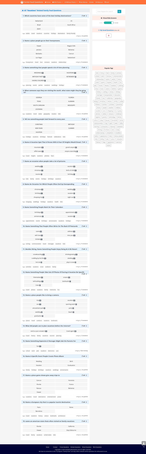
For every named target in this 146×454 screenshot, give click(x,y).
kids (59, 114)
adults (28, 33)
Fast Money (83, 2)
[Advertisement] (108, 53)
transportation (108, 95)
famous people (118, 136)
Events (108, 145)
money (111, 92)
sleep (101, 120)
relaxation (119, 139)
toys (106, 123)
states (40, 114)
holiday (102, 139)
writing (28, 244)
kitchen (119, 117)
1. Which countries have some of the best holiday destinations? (47, 16)
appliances (111, 142)
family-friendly (71, 33)
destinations (61, 33)
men (113, 130)
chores (99, 107)
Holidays (118, 92)
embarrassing (100, 133)
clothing (120, 85)
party (119, 111)
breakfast (118, 133)
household (115, 120)
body (117, 130)
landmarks (54, 320)
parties (40, 85)
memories (53, 290)
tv (115, 111)
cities (96, 139)
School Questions (86, 447)
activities (28, 267)
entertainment (51, 397)
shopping (28, 202)
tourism (52, 335)
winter (121, 120)
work (33, 351)
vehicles (98, 114)
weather (111, 107)
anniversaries (53, 221)
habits (96, 136)
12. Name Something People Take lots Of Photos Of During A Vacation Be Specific (53, 272)
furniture (106, 130)
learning (96, 126)
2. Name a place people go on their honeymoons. (41, 41)
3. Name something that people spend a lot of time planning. (46, 68)
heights (33, 156)
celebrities (110, 98)
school (28, 351)
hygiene (98, 117)
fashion (114, 89)
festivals (49, 137)
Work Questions (97, 447)
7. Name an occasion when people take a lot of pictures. (44, 161)
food (107, 73)
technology (112, 117)
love (41, 62)
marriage (99, 95)
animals (119, 73)
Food (107, 2)
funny (102, 73)
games (120, 89)
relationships (62, 62)
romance (47, 62)
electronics (51, 351)
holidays (53, 33)
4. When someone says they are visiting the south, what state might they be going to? (54, 91)
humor (101, 85)
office (121, 123)
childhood (119, 114)
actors (112, 139)
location (54, 114)
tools (110, 136)
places (28, 320)
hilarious (108, 76)
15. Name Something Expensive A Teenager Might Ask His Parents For (49, 341)
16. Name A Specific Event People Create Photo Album (43, 356)
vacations (39, 33)
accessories (104, 126)
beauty (107, 120)
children (97, 104)
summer (104, 104)
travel (33, 33)
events (35, 85)
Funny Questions (64, 447)
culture (46, 416)
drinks (116, 101)
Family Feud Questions (33, 2)
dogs (104, 142)
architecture (61, 416)
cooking (105, 92)
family (32, 179)
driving (100, 130)
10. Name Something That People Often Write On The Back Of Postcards (50, 226)
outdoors (48, 267)
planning (28, 85)
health (56, 202)
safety (121, 101)
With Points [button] (58, 2)
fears (52, 156)
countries (46, 33)
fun (58, 290)
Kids (92, 2)
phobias (47, 156)
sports (103, 82)
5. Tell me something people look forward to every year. (44, 119)
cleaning (112, 126)
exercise (118, 142)
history (33, 335)
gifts (111, 123)
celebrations (57, 137)
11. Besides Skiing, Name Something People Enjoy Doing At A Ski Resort (50, 249)
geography (47, 114)
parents (104, 117)
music (102, 89)
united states (47, 435)
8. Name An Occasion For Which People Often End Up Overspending (48, 184)
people (105, 107)
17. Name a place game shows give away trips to (41, 375)
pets (37, 351)
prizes (59, 397)
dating (96, 101)
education (117, 95)
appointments (30, 221)
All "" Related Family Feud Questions (42, 10)
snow (41, 267)
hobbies (118, 107)
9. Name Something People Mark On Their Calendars (43, 207)
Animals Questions (75, 447)
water (116, 123)
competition (109, 133)
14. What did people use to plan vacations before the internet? (47, 326)
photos (33, 290)
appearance (103, 136)
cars (57, 351)
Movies (107, 85)
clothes (104, 114)
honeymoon (29, 62)
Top (144, 446)
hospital (109, 82)
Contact (55, 447)
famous (98, 142)
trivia (96, 89)
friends (98, 98)
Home (48, 2)
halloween (120, 126)
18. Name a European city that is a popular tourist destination (46, 402)
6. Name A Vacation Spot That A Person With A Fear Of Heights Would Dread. (52, 142)
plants (108, 79)
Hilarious (100, 2)
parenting (119, 104)
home (119, 79)
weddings (54, 85)
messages (51, 244)
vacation (98, 111)
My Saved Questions (107, 30)
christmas (102, 101)
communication (36, 244)
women (110, 101)
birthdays (43, 137)
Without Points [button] (71, 2)
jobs (107, 139)
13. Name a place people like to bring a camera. (41, 295)
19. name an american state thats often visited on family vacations (48, 421)
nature (108, 89)
